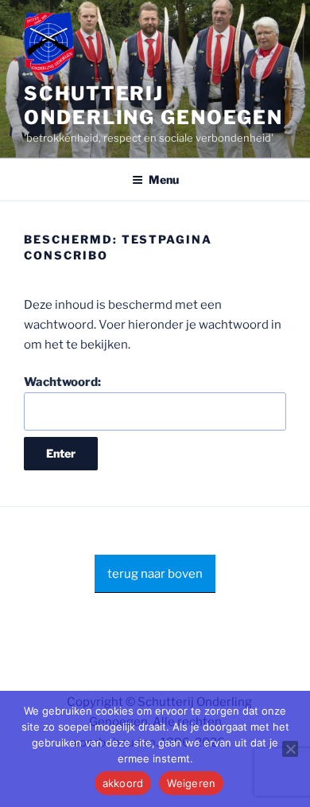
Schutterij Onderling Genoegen (153, 105)
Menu (164, 179)
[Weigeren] (290, 749)
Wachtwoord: (62, 382)
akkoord (123, 783)
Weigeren (191, 783)
